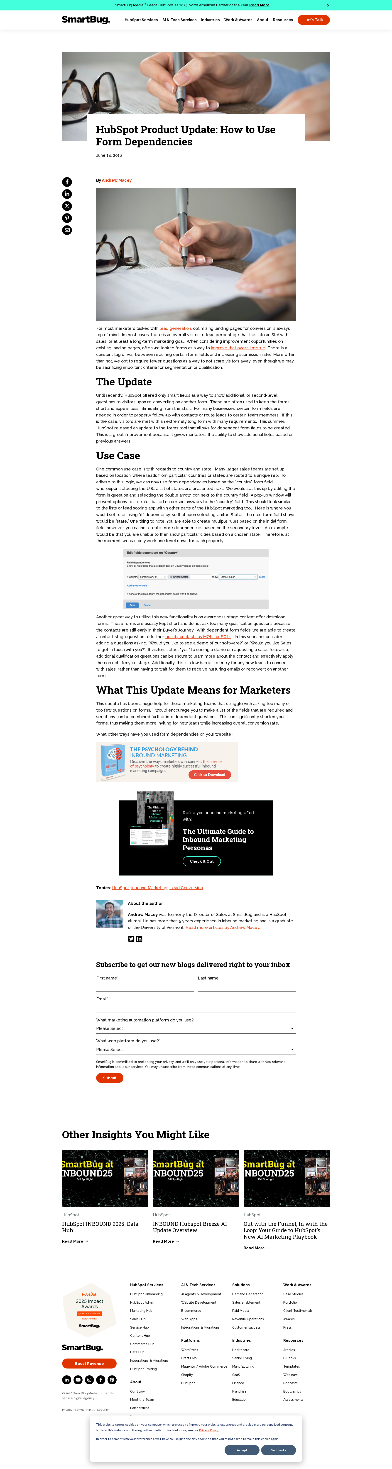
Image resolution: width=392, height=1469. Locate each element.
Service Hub (139, 1327)
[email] (67, 230)
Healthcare (240, 1350)
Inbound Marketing (149, 887)
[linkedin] (67, 194)
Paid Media (240, 1310)
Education (239, 1399)
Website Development (198, 1302)
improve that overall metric (238, 347)
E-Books (289, 1358)
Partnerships (139, 1408)
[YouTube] (78, 1379)
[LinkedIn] (139, 938)
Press (287, 1327)
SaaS (236, 1375)
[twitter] (67, 206)
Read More (259, 5)
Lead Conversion (186, 887)
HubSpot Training (143, 1369)
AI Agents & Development (201, 1294)
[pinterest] (67, 218)
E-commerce (191, 1310)
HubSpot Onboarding (146, 1294)
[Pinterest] (112, 1379)
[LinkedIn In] (66, 1379)
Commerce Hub (142, 1344)
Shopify (187, 1375)
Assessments (293, 1399)
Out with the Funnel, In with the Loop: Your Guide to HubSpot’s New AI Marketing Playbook (286, 1230)
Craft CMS (189, 1358)
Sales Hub (138, 1319)
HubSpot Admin (142, 1302)
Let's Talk (313, 19)
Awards (289, 1319)
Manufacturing (243, 1366)
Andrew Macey (117, 180)
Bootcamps (292, 1391)
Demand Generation (247, 1294)
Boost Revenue (89, 1363)
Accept (242, 1450)
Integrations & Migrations (149, 1360)
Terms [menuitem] (79, 1409)
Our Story (137, 1391)
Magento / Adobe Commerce (204, 1366)
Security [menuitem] (103, 1409)
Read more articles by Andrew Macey (222, 927)
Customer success (246, 1327)
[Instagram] (89, 1379)
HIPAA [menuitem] (90, 1409)
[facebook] (67, 182)
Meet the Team (142, 1399)
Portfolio (290, 1302)
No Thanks (278, 1450)
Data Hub (137, 1352)
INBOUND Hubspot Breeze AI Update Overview (190, 1227)
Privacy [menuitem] (67, 1409)
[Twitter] (131, 938)
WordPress (189, 1350)
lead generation (175, 328)
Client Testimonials (298, 1310)
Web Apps (189, 1319)
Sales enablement (246, 1302)
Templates (291, 1366)
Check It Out (202, 861)
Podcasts (290, 1383)
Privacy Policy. (209, 1430)
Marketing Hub (141, 1310)
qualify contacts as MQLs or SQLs (198, 636)
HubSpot (120, 887)
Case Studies (293, 1294)
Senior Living (242, 1358)
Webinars (290, 1375)
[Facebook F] (100, 1379)
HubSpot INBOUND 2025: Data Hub (100, 1227)
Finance (238, 1383)
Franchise (239, 1391)
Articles (289, 1350)
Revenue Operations (248, 1319)
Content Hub (140, 1335)
